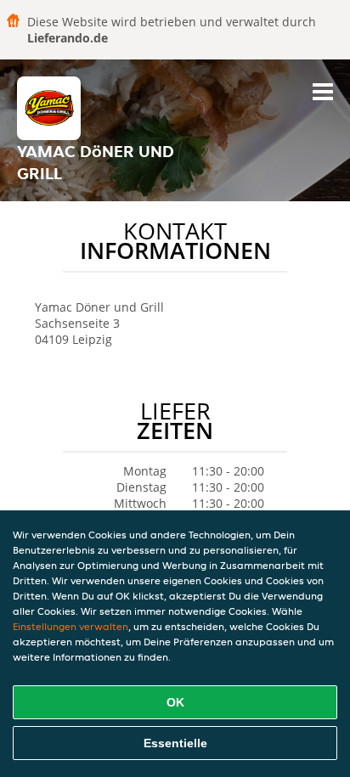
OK (175, 702)
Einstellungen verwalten (70, 626)
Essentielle (175, 743)
